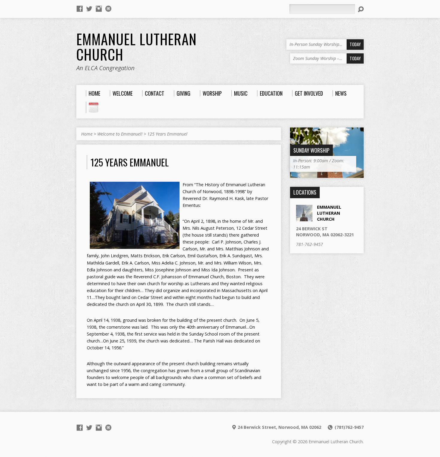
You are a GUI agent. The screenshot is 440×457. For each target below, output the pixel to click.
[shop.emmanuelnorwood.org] (108, 9)
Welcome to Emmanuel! (119, 134)
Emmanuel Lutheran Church (136, 46)
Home (86, 134)
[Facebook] (80, 9)
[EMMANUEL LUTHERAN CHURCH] (304, 218)
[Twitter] (89, 9)
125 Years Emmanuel (167, 134)
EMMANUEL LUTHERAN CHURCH (329, 213)
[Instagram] (99, 9)
